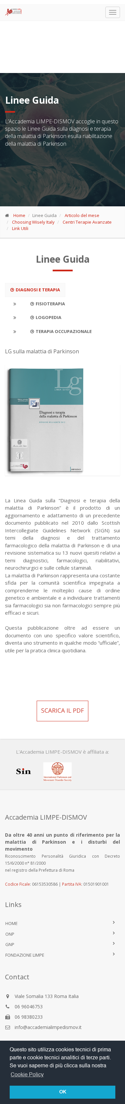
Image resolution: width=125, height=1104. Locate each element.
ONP (9, 934)
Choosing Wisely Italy (33, 222)
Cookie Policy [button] (27, 1075)
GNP (9, 944)
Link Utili (20, 228)
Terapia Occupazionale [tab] (64, 331)
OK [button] (62, 1092)
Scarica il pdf (62, 711)
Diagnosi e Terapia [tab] (38, 290)
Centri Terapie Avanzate (87, 222)
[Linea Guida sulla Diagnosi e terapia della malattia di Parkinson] (62, 420)
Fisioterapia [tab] (50, 304)
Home (19, 215)
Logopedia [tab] (48, 317)
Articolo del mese (82, 215)
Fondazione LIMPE (24, 955)
